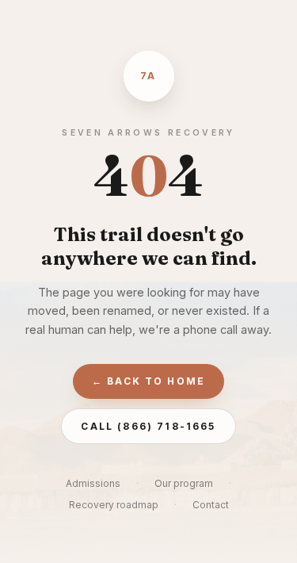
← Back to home (148, 381)
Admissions (93, 483)
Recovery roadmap (113, 505)
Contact (210, 505)
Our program (183, 483)
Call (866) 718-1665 (148, 426)
